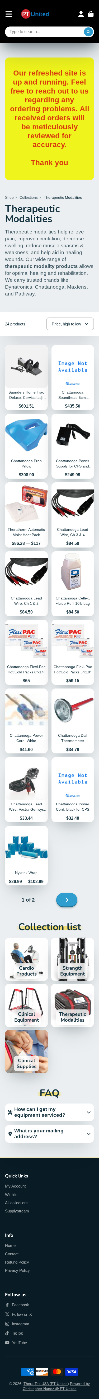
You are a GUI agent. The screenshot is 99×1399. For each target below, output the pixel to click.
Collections (29, 197)
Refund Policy (17, 1262)
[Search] (88, 32)
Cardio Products (26, 959)
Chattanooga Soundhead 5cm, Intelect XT (72, 377)
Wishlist (11, 1194)
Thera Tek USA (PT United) (46, 1384)
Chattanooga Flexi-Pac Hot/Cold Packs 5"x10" (72, 652)
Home (10, 1245)
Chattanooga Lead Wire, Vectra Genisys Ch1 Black (26, 789)
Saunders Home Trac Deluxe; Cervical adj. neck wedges (26, 377)
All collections (17, 1203)
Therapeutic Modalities (72, 1005)
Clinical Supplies (26, 1051)
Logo (35, 14)
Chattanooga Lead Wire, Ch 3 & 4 (72, 514)
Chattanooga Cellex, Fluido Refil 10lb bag (72, 583)
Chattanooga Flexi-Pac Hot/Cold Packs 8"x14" (26, 652)
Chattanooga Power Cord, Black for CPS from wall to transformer (72, 789)
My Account (15, 1186)
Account (81, 14)
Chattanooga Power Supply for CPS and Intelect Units (72, 446)
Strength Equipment (72, 959)
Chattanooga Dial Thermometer (72, 721)
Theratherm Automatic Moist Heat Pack (26, 514)
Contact (11, 1254)
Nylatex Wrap (26, 855)
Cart (91, 14)
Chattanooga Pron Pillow (26, 446)
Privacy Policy (17, 1270)
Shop (9, 197)
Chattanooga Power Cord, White (26, 721)
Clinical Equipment (26, 1005)
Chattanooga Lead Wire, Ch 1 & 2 (26, 583)
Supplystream (17, 1211)
